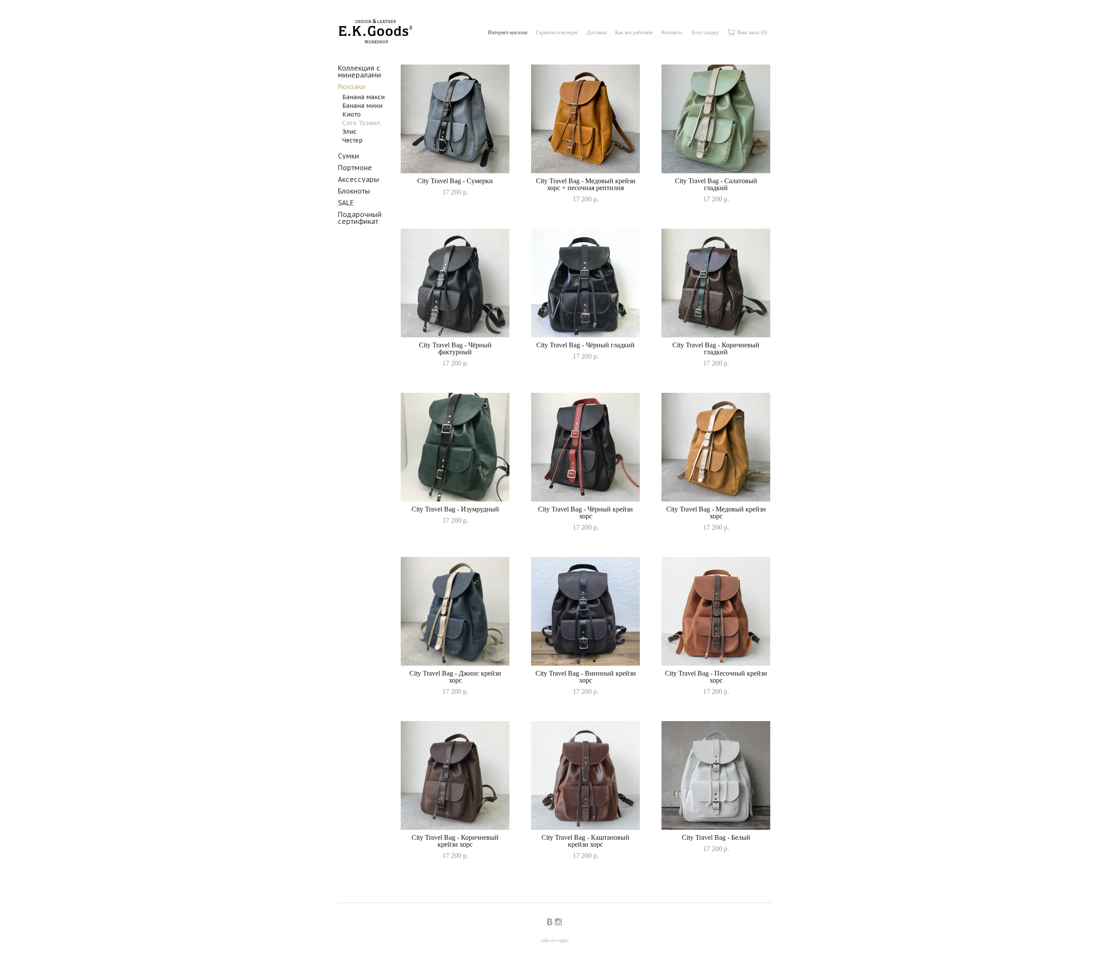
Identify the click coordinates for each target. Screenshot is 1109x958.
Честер (352, 140)
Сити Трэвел (361, 123)
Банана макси (363, 97)
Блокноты (354, 191)
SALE (346, 202)
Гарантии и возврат (557, 32)
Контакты (672, 32)
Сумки (348, 155)
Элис (349, 132)
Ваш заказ (751, 32)
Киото (351, 114)
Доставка (596, 32)
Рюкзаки (352, 86)
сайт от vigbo (555, 940)
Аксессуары (358, 179)
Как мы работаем (634, 32)
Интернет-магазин (507, 32)
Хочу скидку (705, 32)
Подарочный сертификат (360, 218)
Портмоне (355, 167)
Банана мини (362, 106)
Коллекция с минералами (359, 71)
